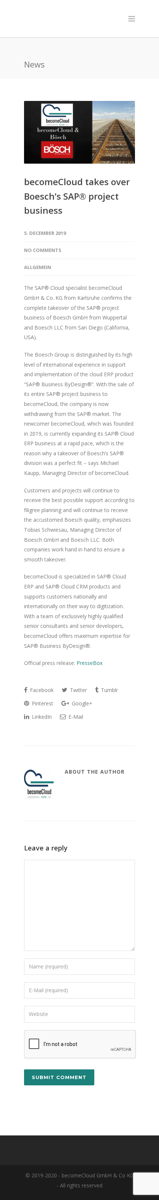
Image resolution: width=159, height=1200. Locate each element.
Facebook (41, 677)
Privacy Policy (96, 1190)
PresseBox (89, 650)
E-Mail (75, 704)
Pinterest (41, 690)
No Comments (42, 237)
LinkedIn (41, 704)
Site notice (58, 1190)
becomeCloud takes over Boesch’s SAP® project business (77, 183)
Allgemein (37, 254)
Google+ (81, 690)
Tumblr (108, 677)
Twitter (77, 677)
